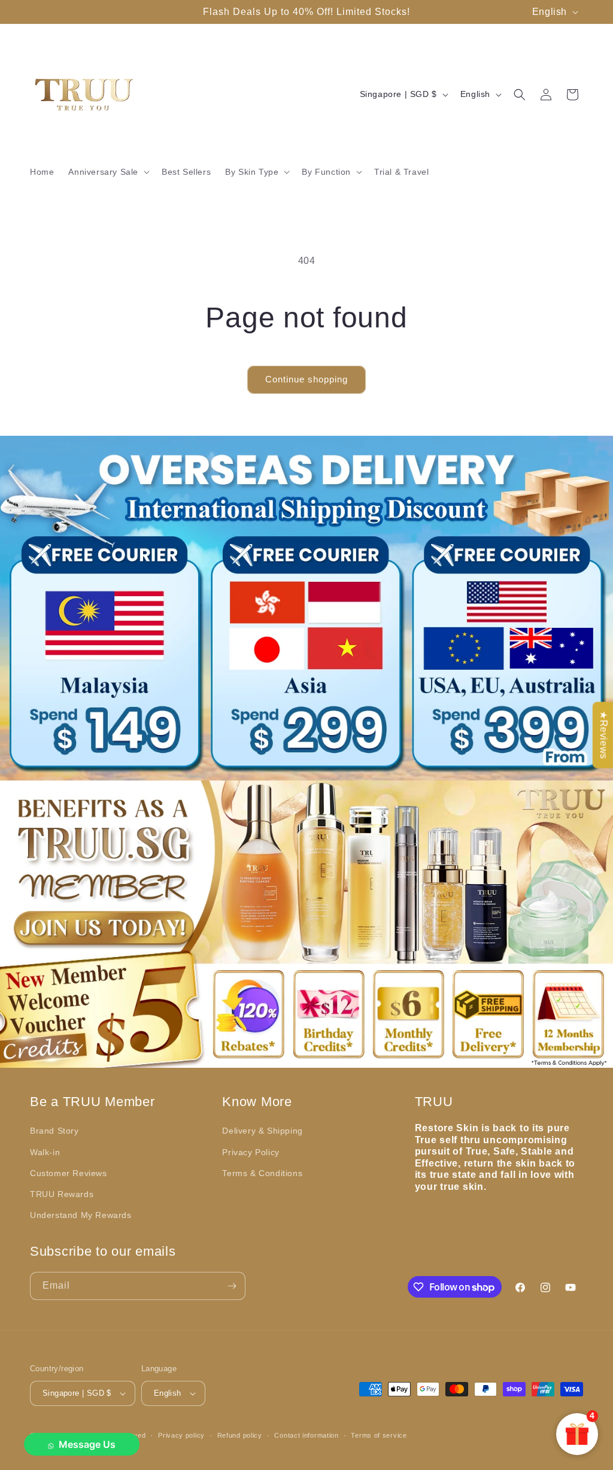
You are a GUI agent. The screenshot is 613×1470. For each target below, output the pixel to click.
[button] (107, 171)
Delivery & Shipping (262, 1130)
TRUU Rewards (61, 1194)
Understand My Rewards (81, 1215)
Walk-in (45, 1152)
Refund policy (239, 1435)
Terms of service (378, 1435)
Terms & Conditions (262, 1173)
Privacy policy (181, 1435)
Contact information (306, 1435)
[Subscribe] (232, 1286)
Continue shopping (306, 379)
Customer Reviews (68, 1173)
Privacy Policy (250, 1152)
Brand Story (54, 1130)
